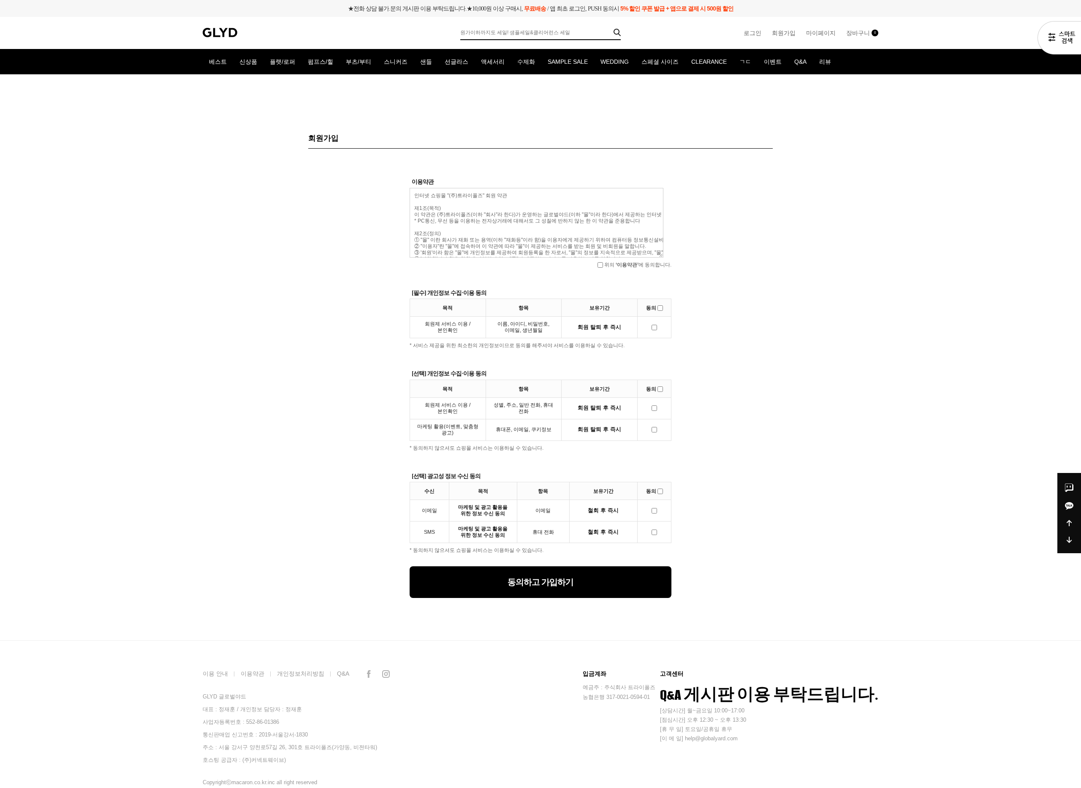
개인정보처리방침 (300, 673)
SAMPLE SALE (568, 61)
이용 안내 (215, 673)
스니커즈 (395, 61)
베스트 (218, 61)
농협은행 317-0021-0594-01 (616, 697)
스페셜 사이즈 (660, 61)
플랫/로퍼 (282, 61)
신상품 (248, 61)
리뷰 (825, 61)
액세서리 (493, 61)
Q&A (800, 61)
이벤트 (773, 61)
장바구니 (861, 33)
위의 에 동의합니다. (637, 265)
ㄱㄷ (745, 61)
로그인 (752, 33)
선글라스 (456, 61)
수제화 (526, 61)
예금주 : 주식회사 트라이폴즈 (619, 687)
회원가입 (784, 33)
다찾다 (1059, 39)
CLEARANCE (709, 61)
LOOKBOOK (225, 87)
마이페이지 (821, 33)
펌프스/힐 (320, 61)
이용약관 (252, 673)
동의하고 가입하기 (540, 582)
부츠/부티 (358, 61)
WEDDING (614, 61)
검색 (617, 32)
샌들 (426, 61)
